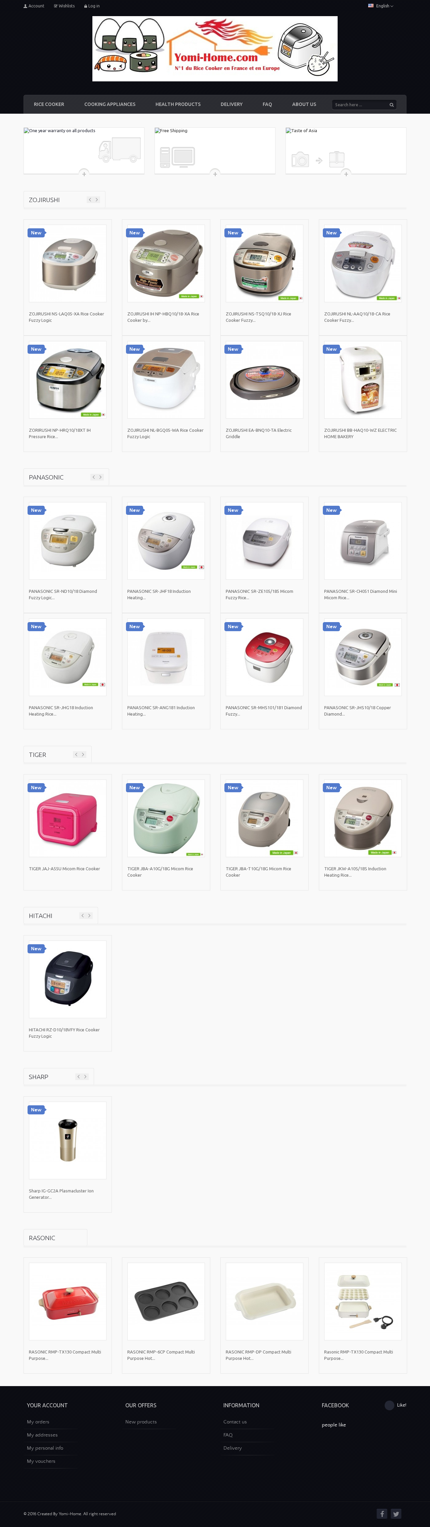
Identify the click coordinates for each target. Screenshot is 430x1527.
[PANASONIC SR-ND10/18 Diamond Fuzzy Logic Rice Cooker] (67, 540)
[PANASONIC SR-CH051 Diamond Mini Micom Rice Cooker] (363, 540)
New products (141, 1422)
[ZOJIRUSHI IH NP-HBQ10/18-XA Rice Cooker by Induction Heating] (166, 263)
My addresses (42, 1435)
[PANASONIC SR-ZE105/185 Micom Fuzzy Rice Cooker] (264, 540)
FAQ (267, 104)
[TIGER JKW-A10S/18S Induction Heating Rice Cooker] (363, 818)
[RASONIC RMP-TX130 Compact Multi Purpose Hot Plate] (67, 1301)
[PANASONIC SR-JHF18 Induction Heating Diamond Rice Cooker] (166, 540)
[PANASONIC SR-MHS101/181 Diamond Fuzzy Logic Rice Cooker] (264, 657)
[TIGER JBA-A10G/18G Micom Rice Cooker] (166, 818)
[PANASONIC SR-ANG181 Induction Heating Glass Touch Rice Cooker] (166, 657)
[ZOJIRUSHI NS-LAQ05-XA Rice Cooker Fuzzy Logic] (67, 263)
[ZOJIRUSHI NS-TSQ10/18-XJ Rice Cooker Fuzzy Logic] (264, 263)
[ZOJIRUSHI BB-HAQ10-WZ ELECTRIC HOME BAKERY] (363, 379)
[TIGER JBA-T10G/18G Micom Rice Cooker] (264, 818)
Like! (401, 1405)
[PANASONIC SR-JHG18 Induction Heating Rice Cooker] (67, 657)
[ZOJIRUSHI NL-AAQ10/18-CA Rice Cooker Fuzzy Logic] (363, 263)
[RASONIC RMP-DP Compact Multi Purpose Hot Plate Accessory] (264, 1301)
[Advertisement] (264, 1471)
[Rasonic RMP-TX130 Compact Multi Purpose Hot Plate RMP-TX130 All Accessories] (363, 1301)
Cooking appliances (109, 104)
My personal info (45, 1448)
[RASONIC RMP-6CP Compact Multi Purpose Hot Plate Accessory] (166, 1301)
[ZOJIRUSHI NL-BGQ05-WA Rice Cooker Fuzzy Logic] (166, 379)
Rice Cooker (49, 104)
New (36, 233)
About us (304, 104)
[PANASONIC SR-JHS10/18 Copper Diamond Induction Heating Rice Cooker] (363, 657)
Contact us (235, 1422)
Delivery (232, 104)
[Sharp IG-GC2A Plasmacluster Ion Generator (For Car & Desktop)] (67, 1140)
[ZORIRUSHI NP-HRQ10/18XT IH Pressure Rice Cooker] (67, 379)
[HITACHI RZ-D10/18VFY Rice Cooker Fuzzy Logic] (67, 979)
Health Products (178, 104)
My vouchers (41, 1461)
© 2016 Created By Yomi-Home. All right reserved (70, 1514)
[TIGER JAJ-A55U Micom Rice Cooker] (67, 818)
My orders (38, 1422)
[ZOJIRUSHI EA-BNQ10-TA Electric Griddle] (264, 379)
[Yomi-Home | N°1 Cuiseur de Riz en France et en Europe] (215, 48)
